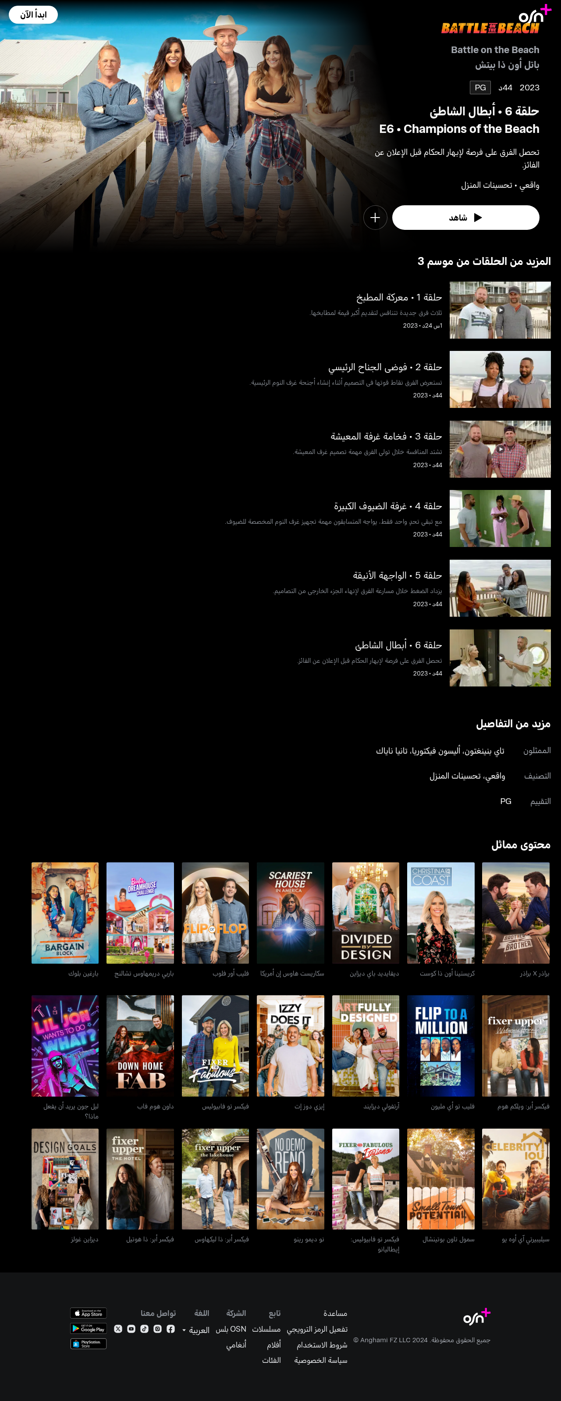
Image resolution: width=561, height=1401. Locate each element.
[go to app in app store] (88, 1313)
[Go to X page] (118, 1330)
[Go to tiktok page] (144, 1330)
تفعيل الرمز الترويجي (317, 1328)
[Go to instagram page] (157, 1330)
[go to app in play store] (88, 1328)
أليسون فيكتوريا (436, 750)
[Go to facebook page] (170, 1330)
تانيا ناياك (392, 750)
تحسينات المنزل (455, 775)
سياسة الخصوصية (321, 1360)
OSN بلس (231, 1328)
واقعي (495, 775)
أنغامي (236, 1344)
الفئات (271, 1360)
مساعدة (335, 1313)
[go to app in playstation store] (88, 1343)
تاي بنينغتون (484, 750)
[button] (33, 15)
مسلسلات (266, 1328)
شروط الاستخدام (322, 1344)
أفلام (274, 1344)
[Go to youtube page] (131, 1330)
